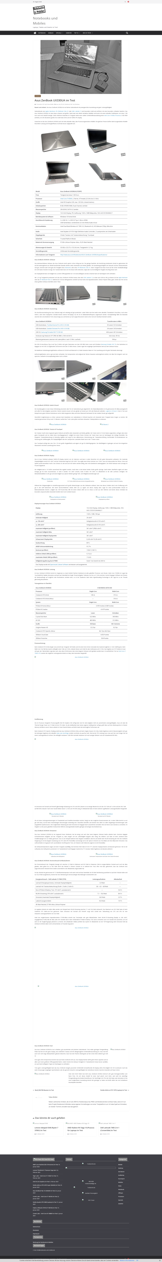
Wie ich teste (87, 33)
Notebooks (42, 33)
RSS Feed (51, 1159)
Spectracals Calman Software (59, 564)
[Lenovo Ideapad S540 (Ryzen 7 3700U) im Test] (40, 1123)
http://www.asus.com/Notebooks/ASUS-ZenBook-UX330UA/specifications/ (83, 255)
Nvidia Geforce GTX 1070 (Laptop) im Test (113, 1090)
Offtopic (120, 1193)
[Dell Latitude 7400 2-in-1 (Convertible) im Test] (107, 1123)
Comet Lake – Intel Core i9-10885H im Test (45, 1213)
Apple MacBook (123, 277)
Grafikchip (121, 1175)
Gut (59, 104)
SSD (71, 104)
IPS (61, 104)
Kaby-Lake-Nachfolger (63, 733)
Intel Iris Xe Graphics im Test (41, 1181)
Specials (58, 33)
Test (74, 104)
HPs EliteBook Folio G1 (62, 111)
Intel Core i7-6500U (66, 199)
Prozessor (121, 1196)
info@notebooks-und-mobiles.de (46, 1250)
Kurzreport (121, 1179)
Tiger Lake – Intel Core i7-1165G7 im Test (44, 1176)
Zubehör (69, 33)
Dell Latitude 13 (88, 277)
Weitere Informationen (127, 1260)
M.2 (63, 104)
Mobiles (50, 33)
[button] (62, 33)
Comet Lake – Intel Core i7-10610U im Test (45, 1196)
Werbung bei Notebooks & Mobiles (43, 1242)
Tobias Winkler (50, 104)
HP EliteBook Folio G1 (46, 279)
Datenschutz (36, 1226)
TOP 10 (76, 33)
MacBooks (68, 267)
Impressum (36, 1234)
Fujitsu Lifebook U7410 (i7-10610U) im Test (45, 1208)
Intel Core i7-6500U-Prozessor (112, 115)
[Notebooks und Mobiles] (35, 33)
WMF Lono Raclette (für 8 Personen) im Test (45, 1164)
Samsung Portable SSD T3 (108, 344)
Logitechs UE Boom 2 (112, 411)
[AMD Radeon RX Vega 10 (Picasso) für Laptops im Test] (77, 1123)
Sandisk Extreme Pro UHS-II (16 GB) (58, 328)
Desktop (120, 1168)
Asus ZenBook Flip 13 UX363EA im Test (44, 1191)
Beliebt (120, 1164)
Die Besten (121, 1171)
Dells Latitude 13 (76, 111)
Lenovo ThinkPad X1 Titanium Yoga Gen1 (45, 1170)
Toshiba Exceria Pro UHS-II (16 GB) (58, 325)
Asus (57, 104)
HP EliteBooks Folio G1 (84, 267)
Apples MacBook (50, 111)
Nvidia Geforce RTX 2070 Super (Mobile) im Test (46, 1185)
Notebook (37, 96)
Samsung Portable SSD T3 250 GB (52, 332)
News (119, 1186)
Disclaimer (36, 1230)
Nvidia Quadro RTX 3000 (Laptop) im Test (45, 1202)
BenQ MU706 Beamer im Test (44, 1090)
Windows (77, 104)
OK (137, 1260)
